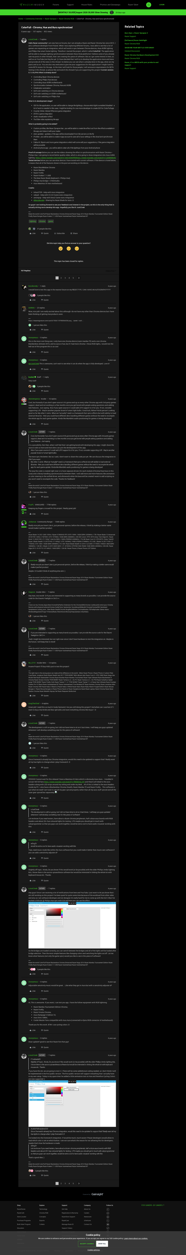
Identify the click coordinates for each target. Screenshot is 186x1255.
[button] (161, 4)
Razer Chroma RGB (66, 18)
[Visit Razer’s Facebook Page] (107, 1209)
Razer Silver (133, 5)
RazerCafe (20, 1213)
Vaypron (31, 592)
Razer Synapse (51, 18)
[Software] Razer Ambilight (136, 40)
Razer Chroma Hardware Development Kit (142, 55)
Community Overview (33, 18)
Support (70, 5)
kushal (31, 377)
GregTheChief (33, 703)
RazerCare (65, 1220)
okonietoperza (34, 399)
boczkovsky (33, 286)
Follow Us (109, 1205)
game (50, 221)
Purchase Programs (24, 1220)
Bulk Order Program (23, 1224)
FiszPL (31, 504)
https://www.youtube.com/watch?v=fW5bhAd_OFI (64, 782)
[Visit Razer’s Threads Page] (107, 1217)
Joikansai (32, 522)
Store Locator (21, 1217)
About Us (87, 1209)
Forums (56, 5)
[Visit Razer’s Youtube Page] (107, 1224)
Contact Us (88, 1224)
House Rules (86, 5)
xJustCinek (32, 39)
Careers (86, 1213)
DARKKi (31, 308)
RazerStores (21, 1209)
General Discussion (132, 51)
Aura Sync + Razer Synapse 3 (136, 33)
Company (87, 1205)
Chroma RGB (43, 1213)
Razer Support (130, 36)
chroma (42, 221)
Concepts (42, 1217)
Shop (19, 1205)
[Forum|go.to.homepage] (31, 4)
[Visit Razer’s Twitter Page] (107, 1220)
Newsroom (87, 1217)
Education (20, 1228)
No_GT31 (32, 663)
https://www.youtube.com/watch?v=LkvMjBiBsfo (96, 157)
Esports (42, 1220)
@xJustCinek (33, 363)
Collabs (42, 1224)
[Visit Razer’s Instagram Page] (107, 1213)
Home (20, 18)
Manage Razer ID (68, 1224)
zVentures (87, 1220)
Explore (41, 1205)
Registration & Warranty (70, 1213)
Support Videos (67, 1228)
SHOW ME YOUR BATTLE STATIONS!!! (139, 48)
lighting (33, 221)
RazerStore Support (68, 1217)
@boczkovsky (39, 200)
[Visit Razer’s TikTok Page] (107, 1228)
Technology (43, 1209)
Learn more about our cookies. (136, 1238)
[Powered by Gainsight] (93, 1195)
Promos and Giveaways (110, 5)
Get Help (65, 1209)
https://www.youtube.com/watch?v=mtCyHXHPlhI (56, 157)
